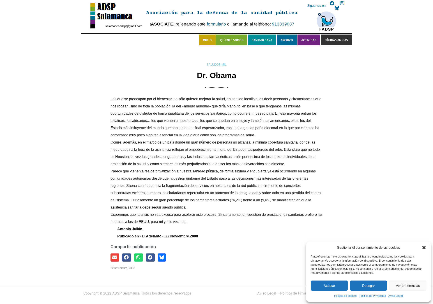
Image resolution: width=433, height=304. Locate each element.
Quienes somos (231, 40)
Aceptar (329, 286)
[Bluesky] (337, 8)
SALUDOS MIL (216, 64)
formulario (216, 24)
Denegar (368, 286)
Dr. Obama (216, 75)
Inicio (207, 40)
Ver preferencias (408, 286)
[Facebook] (332, 3)
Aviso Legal (395, 295)
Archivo (287, 40)
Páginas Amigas (336, 40)
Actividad (308, 40)
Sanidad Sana (262, 40)
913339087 (283, 24)
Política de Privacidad (297, 293)
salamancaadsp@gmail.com (123, 26)
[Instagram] (342, 3)
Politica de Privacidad (372, 295)
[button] (424, 247)
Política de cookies (345, 295)
